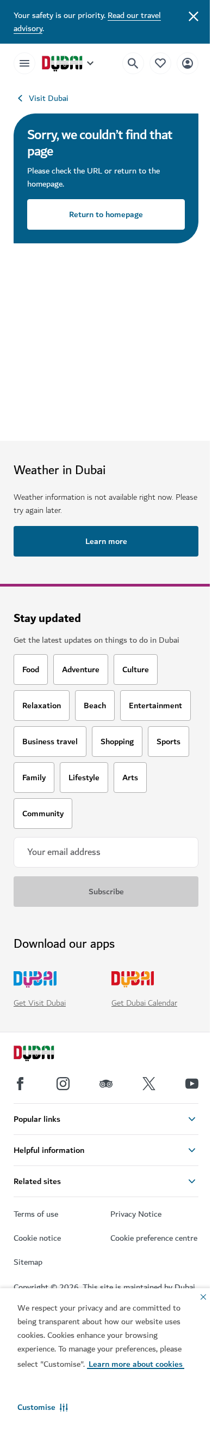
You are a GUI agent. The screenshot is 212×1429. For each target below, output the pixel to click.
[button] (42, 1407)
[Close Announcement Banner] (193, 15)
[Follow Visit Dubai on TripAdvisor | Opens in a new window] (106, 1083)
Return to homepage (106, 214)
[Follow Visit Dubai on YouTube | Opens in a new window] (191, 1083)
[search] (133, 63)
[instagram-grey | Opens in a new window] (63, 1083)
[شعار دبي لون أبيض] (46, 1054)
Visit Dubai (48, 98)
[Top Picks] (160, 63)
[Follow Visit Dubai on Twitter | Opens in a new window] (148, 1083)
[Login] (187, 63)
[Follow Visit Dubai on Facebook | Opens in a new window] (20, 1083)
